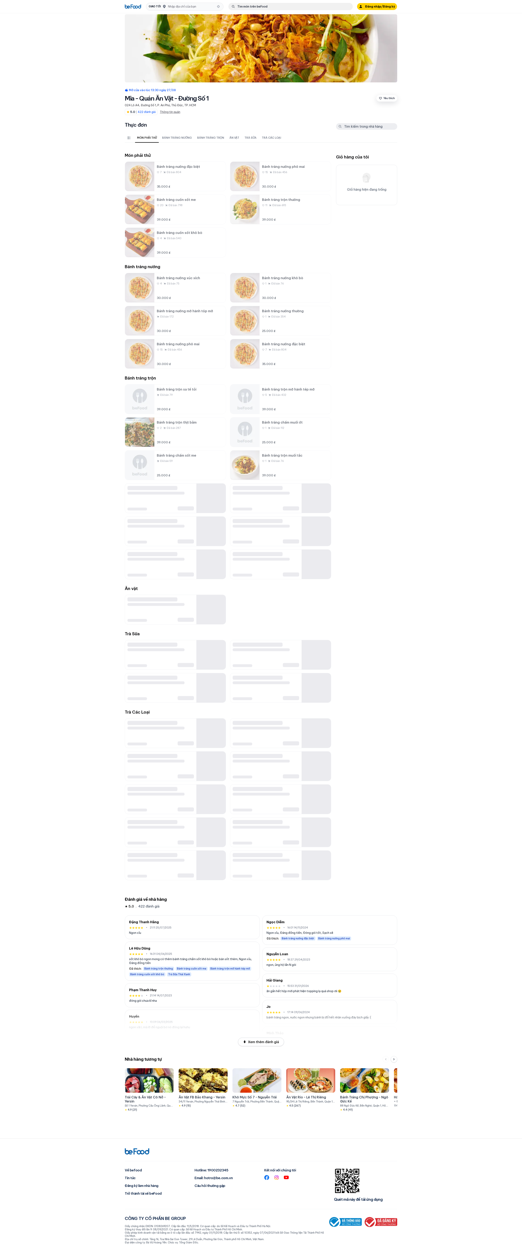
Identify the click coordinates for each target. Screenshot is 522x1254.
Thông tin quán (170, 112)
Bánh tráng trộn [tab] (210, 137)
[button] (184, 7)
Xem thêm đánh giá (263, 1042)
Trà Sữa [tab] (250, 137)
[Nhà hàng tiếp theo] (394, 1059)
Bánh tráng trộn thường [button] (158, 968)
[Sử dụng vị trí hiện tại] (218, 6)
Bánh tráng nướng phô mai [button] (334, 938)
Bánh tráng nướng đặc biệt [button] (298, 938)
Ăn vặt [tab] (234, 137)
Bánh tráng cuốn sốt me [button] (191, 968)
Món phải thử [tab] (147, 137)
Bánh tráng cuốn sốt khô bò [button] (147, 974)
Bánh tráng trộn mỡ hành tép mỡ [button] (230, 968)
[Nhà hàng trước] (386, 1059)
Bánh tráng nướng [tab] (177, 137)
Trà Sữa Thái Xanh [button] (179, 974)
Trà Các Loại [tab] (271, 137)
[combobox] (191, 6)
